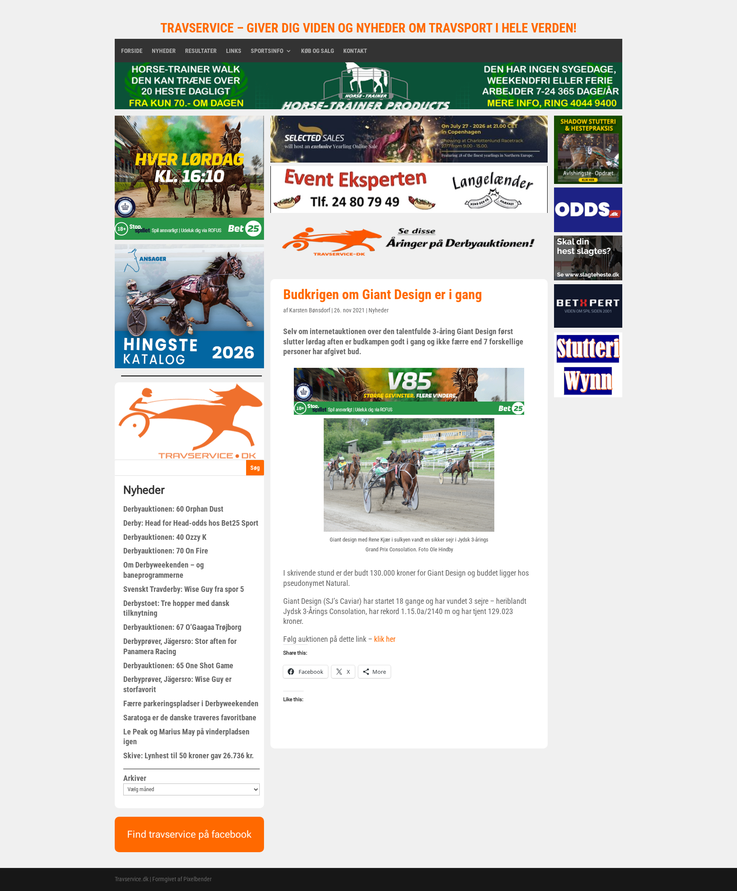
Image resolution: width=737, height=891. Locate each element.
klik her (383, 639)
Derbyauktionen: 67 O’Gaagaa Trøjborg (182, 627)
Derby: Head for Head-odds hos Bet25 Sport (190, 522)
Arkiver (134, 778)
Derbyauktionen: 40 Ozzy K (164, 537)
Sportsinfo (267, 51)
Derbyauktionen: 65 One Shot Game (178, 665)
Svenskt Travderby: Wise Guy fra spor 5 (183, 589)
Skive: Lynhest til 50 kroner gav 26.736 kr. (188, 755)
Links (233, 51)
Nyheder (164, 51)
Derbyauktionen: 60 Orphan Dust (173, 508)
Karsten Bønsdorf (309, 310)
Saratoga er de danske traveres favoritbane (189, 717)
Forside (131, 51)
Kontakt (355, 51)
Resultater (201, 51)
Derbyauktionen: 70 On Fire (165, 550)
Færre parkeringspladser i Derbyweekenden (190, 703)
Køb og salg (317, 51)
